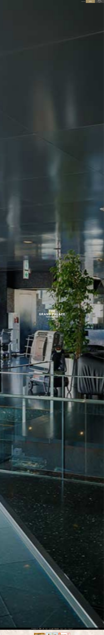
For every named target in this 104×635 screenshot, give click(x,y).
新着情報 (40, 628)
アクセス (65, 628)
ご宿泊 (43, 628)
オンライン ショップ (70, 628)
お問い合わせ (99, 1)
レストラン (46, 628)
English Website (83, 1)
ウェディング (61, 628)
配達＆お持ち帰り (56, 628)
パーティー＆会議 (51, 628)
